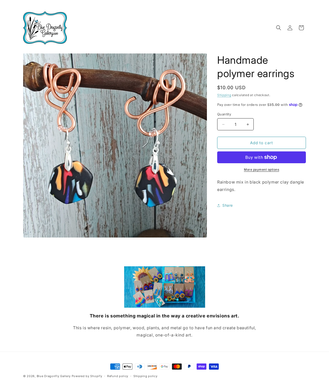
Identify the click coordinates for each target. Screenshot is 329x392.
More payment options (261, 169)
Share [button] (227, 205)
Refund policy (117, 376)
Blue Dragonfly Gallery (54, 376)
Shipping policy (145, 376)
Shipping (224, 95)
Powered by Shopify (87, 376)
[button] (278, 27)
